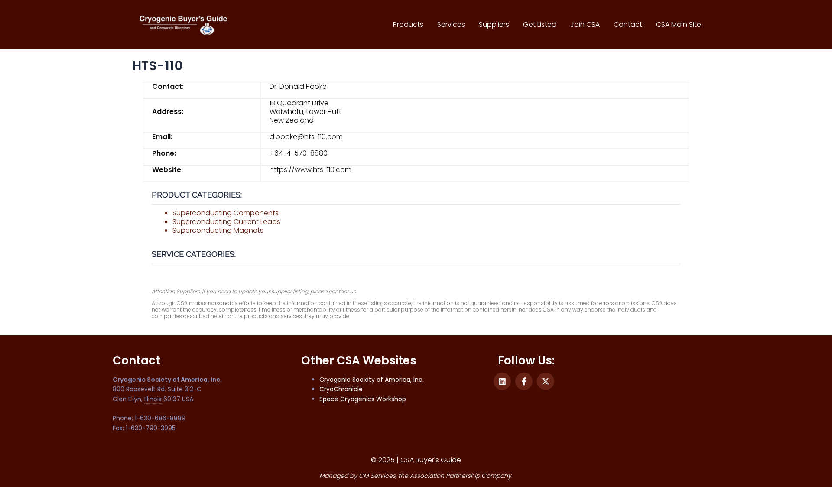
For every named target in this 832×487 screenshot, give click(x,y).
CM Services (377, 475)
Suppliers (494, 24)
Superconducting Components (225, 213)
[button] (502, 381)
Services (451, 24)
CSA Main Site (678, 24)
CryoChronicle (341, 389)
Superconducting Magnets (217, 230)
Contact (628, 24)
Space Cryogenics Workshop (362, 399)
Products (408, 24)
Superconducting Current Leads (226, 222)
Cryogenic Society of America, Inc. (371, 379)
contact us (342, 291)
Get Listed (539, 24)
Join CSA (585, 24)
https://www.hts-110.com (310, 170)
